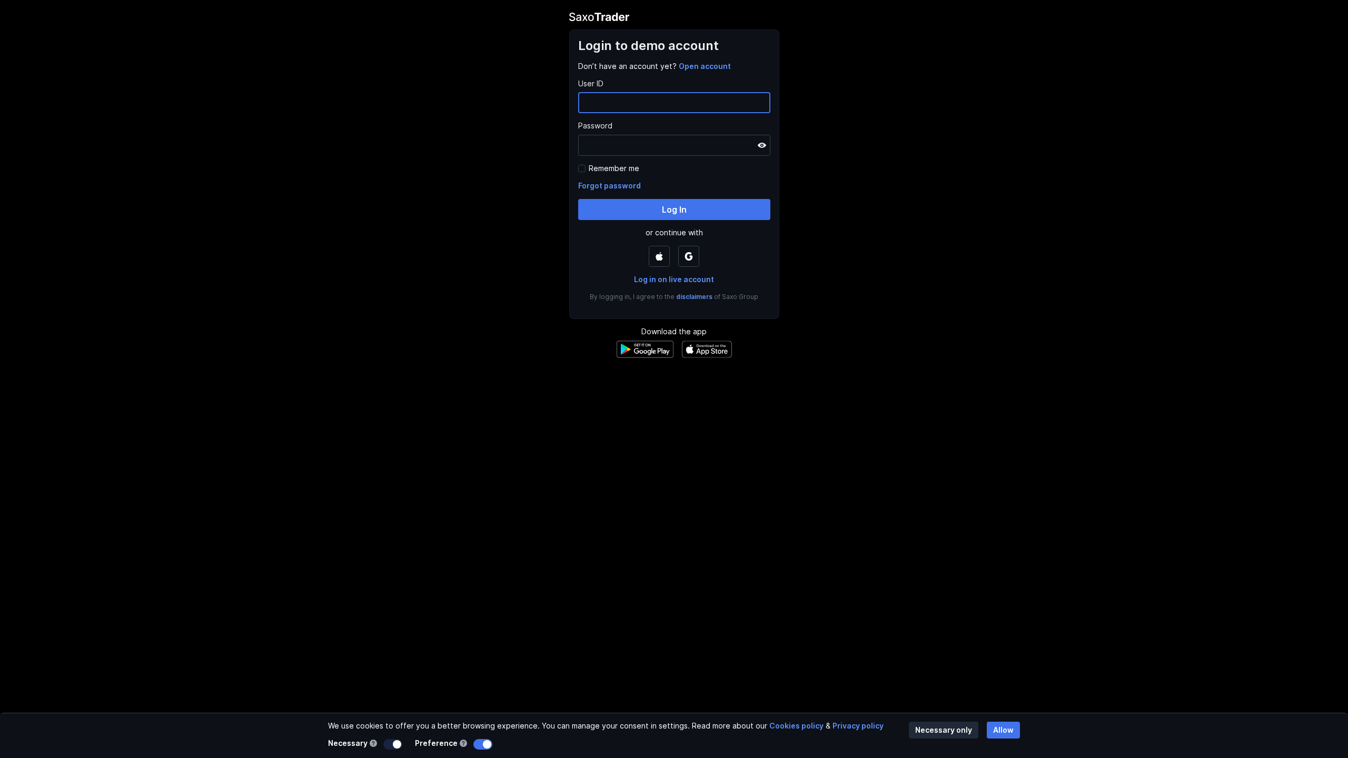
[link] (705, 66)
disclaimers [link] (694, 297)
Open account (705, 66)
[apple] (659, 256)
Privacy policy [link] (858, 725)
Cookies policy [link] (796, 725)
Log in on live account (674, 279)
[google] (688, 256)
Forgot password (609, 185)
